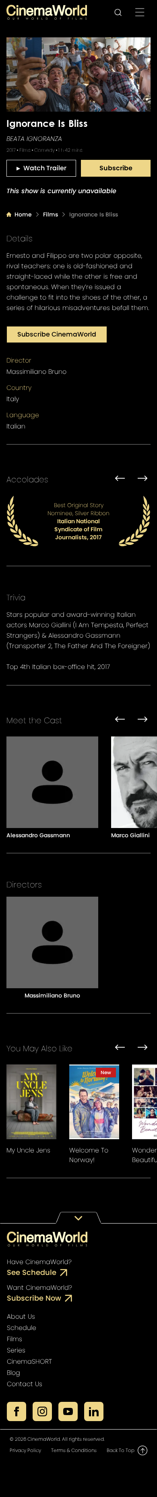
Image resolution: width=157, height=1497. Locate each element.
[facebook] (16, 1411)
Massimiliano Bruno (36, 371)
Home (23, 214)
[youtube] (68, 1411)
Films (50, 214)
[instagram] (42, 1411)
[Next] (142, 479)
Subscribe (115, 168)
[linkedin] (93, 1411)
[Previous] (120, 479)
